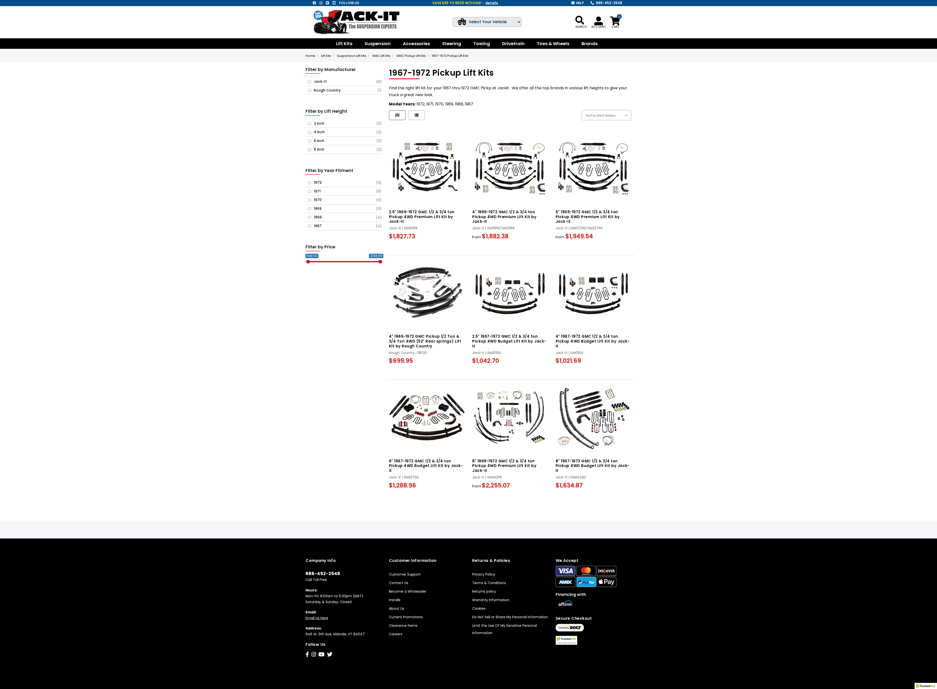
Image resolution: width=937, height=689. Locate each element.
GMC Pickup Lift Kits (411, 55)
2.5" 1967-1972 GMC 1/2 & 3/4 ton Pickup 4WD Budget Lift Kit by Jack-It (509, 341)
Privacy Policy (483, 574)
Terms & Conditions (489, 582)
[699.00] (308, 261)
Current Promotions (406, 617)
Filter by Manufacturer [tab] (331, 69)
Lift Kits (326, 55)
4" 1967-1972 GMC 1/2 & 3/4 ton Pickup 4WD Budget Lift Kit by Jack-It (593, 341)
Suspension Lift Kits (351, 55)
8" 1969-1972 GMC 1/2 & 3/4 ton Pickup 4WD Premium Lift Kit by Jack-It (504, 465)
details (491, 2)
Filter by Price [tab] (320, 247)
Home (310, 55)
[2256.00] (380, 261)
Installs (394, 600)
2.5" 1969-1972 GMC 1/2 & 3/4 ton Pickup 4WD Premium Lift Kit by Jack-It (422, 216)
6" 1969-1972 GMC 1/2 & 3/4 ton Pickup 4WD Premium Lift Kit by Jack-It (588, 216)
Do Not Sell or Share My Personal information (510, 617)
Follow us (349, 2)
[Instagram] (320, 2)
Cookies (479, 608)
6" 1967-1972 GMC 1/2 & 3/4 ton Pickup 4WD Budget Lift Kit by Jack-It (426, 465)
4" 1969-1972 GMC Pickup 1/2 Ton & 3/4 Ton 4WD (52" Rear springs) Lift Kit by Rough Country (425, 341)
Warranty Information (490, 600)
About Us (396, 608)
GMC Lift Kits (381, 55)
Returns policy (484, 591)
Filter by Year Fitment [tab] (329, 170)
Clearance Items (403, 625)
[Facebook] (314, 2)
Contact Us (398, 582)
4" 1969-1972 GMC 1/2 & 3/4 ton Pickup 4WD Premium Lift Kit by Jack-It (504, 216)
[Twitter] (327, 2)
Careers (395, 634)
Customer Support (405, 574)
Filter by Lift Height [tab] (326, 111)
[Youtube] (334, 2)
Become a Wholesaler (407, 591)
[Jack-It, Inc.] (362, 22)
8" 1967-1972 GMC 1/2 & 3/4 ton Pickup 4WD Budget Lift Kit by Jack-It (593, 465)
